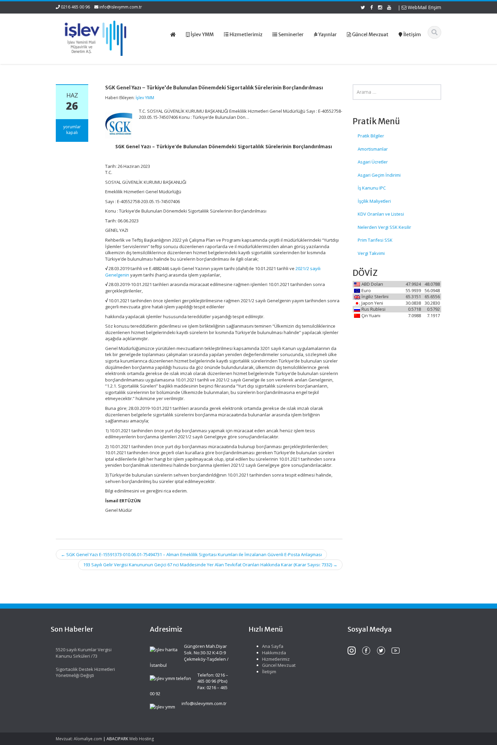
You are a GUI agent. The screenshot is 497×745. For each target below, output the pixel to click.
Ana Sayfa (272, 646)
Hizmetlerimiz (276, 659)
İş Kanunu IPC (372, 188)
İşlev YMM (145, 98)
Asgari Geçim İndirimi (379, 175)
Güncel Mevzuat (278, 665)
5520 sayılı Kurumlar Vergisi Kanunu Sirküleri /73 (84, 653)
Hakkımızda (274, 653)
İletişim (269, 672)
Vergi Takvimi (371, 253)
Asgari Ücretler (373, 162)
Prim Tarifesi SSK (375, 240)
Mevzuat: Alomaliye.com (79, 739)
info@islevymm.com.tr (120, 7)
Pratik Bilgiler (371, 136)
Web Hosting (141, 739)
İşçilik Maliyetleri (374, 201)
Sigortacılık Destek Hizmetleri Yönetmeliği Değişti (85, 672)
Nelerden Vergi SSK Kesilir (384, 227)
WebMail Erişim (423, 7)
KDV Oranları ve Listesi (381, 214)
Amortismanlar (373, 149)
